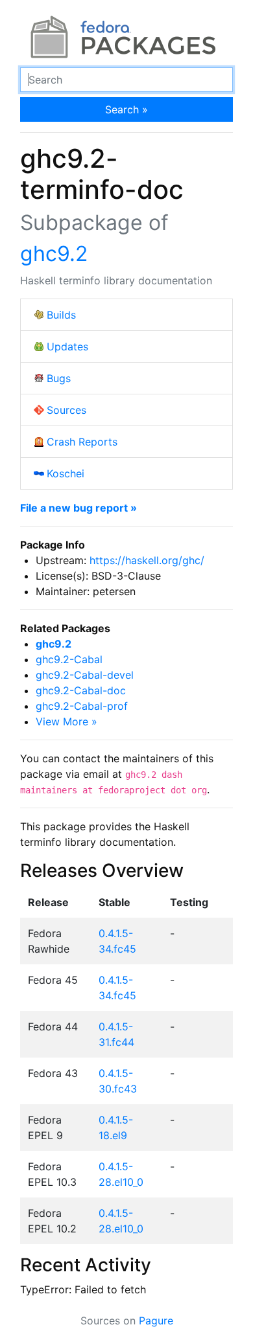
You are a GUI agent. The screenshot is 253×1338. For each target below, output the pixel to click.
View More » (66, 721)
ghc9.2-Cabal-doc (81, 690)
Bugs (59, 378)
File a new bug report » (78, 507)
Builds (61, 314)
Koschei (65, 473)
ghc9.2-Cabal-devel (85, 674)
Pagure (156, 1320)
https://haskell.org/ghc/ (147, 560)
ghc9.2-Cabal (69, 659)
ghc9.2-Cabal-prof (82, 705)
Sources (66, 409)
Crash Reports (82, 441)
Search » (126, 109)
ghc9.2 (54, 253)
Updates (67, 346)
